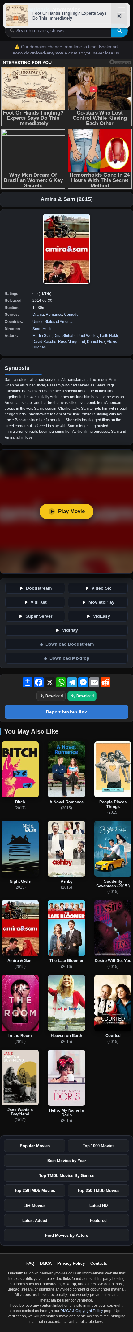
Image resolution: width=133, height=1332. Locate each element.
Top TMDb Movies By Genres (66, 1175)
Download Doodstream (69, 644)
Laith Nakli (109, 336)
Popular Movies (35, 1145)
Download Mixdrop (69, 658)
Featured (98, 1220)
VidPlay (70, 630)
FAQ (30, 1263)
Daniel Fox (96, 341)
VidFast (39, 602)
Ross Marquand (71, 341)
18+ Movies (34, 1205)
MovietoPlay (101, 602)
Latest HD (98, 1205)
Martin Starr (42, 336)
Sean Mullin (42, 329)
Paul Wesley (87, 336)
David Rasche (44, 341)
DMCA (46, 1263)
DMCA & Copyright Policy (81, 1311)
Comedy (71, 314)
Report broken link (66, 711)
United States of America (53, 322)
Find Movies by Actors (66, 1235)
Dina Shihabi (64, 336)
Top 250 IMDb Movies (34, 1190)
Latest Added (34, 1220)
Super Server (38, 616)
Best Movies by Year (66, 1160)
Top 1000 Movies (98, 1145)
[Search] (119, 30)
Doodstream (39, 588)
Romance (54, 314)
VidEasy (101, 616)
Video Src (102, 588)
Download (54, 696)
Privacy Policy (71, 1263)
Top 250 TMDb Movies (98, 1190)
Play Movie (71, 511)
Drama (38, 314)
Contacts (98, 1263)
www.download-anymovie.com (46, 53)
